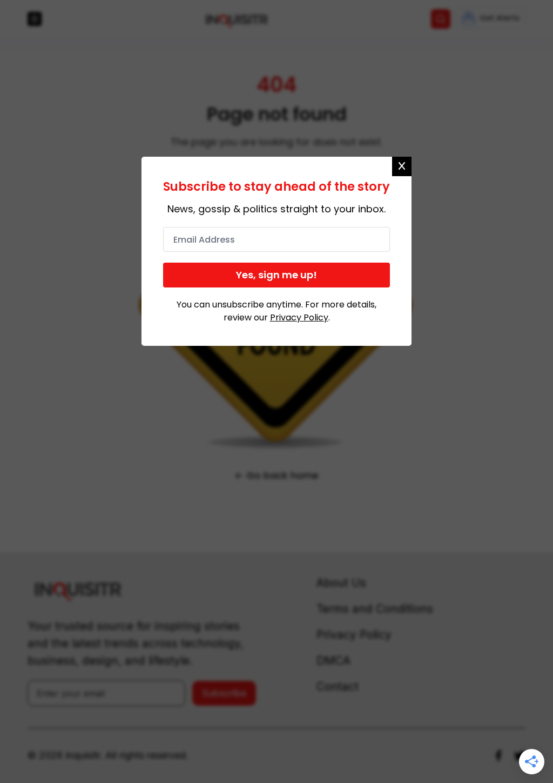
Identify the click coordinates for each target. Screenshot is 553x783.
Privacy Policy (299, 317)
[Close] (402, 166)
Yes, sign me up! (276, 275)
